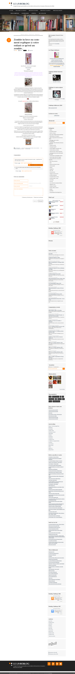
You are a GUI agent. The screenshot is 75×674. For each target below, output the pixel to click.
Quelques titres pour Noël (53, 534)
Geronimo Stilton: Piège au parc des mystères (56, 557)
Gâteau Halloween (52, 580)
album (23, 148)
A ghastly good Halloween (53, 559)
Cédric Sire (53, 213)
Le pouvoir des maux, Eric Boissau (54, 515)
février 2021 (51, 629)
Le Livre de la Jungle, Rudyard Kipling (55, 465)
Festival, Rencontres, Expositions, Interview (55, 159)
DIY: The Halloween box (53, 576)
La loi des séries (52, 172)
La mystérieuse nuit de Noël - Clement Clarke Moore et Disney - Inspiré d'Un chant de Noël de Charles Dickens (57, 536)
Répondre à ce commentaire (36, 164)
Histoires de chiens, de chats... (55, 164)
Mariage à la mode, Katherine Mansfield (55, 489)
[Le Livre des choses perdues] (50, 218)
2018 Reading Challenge (56, 230)
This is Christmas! (15, 13)
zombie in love (19, 148)
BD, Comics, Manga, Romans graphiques (56, 134)
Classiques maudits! (53, 146)
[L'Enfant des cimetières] (50, 214)
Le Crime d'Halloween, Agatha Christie (55, 560)
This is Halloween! (57, 10)
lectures (50, 401)
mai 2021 (50, 625)
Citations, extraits (53, 145)
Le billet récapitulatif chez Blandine (57, 61)
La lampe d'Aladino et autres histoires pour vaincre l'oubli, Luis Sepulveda (56, 482)
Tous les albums (62, 389)
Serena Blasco (53, 202)
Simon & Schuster (28, 67)
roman (50, 396)
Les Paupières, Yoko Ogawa (53, 484)
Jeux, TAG (51, 170)
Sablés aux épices (51, 570)
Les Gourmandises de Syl (60, 63)
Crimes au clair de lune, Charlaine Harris (55, 470)
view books (61, 235)
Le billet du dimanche (53, 175)
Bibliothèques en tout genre (54, 136)
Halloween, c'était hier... (24, 34)
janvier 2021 (51, 631)
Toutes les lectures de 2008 (53, 417)
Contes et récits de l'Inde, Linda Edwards (55, 507)
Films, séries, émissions (53, 161)
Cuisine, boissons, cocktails (54, 149)
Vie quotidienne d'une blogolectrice (56, 192)
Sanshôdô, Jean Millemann (53, 469)
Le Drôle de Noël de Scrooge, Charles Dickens (56, 524)
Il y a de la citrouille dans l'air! (54, 553)
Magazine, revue (52, 184)
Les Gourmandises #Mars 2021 (55, 283)
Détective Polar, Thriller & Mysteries (56, 151)
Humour (51, 167)
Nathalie (50, 336)
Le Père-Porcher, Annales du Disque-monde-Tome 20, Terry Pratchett (56, 543)
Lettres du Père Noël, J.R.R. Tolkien (54, 532)
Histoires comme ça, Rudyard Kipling (55, 506)
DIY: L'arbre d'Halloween (53, 572)
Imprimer (31, 50)
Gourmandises (25, 13)
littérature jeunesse (55, 396)
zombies (15, 148)
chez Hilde (54, 81)
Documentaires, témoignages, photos (56, 155)
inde (63, 396)
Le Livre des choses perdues (54, 217)
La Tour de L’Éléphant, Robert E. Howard (55, 460)
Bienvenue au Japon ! (45, 10)
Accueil (11, 10)
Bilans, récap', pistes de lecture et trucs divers (56, 138)
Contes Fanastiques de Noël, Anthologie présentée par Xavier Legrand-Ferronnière (56, 504)
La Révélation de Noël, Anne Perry (54, 527)
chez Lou (58, 81)
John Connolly (53, 218)
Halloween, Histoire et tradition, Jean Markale (56, 563)
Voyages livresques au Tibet (54, 257)
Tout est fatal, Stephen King (53, 497)
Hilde (20, 170)
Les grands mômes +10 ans (54, 176)
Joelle (19, 163)
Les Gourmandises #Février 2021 (55, 294)
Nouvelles (51, 253)
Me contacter (42, 13)
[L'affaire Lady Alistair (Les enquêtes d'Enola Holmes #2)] (50, 202)
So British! (51, 190)
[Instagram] (57, 663)
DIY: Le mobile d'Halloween (53, 573)
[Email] (60, 663)
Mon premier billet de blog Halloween (55, 583)
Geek (50, 162)
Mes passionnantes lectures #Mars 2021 (57, 278)
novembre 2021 (51, 622)
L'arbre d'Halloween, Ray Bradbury (54, 579)
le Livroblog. (57, 43)
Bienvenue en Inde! (33, 10)
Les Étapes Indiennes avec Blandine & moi (57, 58)
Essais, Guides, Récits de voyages (55, 157)
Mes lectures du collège (53, 415)
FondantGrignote (52, 331)
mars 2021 (50, 628)
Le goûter (50, 556)
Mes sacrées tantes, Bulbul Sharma (54, 478)
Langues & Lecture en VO (54, 173)
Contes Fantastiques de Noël (53, 528)
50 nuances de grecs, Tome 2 (54, 206)
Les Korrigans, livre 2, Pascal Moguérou (55, 517)
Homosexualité (52, 165)
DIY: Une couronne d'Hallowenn (54, 562)
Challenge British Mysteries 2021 (58, 326)
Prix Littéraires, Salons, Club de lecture (55, 414)
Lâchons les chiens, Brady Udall (54, 493)
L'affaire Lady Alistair (54, 201)
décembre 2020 (51, 632)
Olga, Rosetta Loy (52, 485)
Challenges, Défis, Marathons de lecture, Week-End (56, 143)
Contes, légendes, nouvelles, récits (55, 148)
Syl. (49, 326)
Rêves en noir (53, 209)
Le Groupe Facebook (58, 66)
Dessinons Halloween (52, 554)
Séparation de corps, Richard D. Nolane (55, 472)
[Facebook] (49, 663)
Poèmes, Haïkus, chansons (54, 187)
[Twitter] (53, 663)
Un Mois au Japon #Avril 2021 (54, 273)
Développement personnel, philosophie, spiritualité (56, 154)
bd (60, 396)
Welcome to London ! (21, 10)
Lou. (58, 99)
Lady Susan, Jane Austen (53, 480)
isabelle (50, 320)
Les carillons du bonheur (53, 540)
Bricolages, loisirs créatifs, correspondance (54, 141)
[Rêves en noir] (50, 210)
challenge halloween (56, 401)
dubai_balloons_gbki (52, 310)
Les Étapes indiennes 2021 (57, 342)
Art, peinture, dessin (53, 131)
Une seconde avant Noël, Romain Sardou (55, 539)
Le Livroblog (21, 3)
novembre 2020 (51, 634)
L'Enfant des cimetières (55, 213)
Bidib (50, 351)
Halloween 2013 (51, 551)
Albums (51, 129)
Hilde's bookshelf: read (56, 200)
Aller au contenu (3, 0)
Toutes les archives (52, 636)
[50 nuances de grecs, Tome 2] (50, 206)
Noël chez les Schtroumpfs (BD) (54, 525)
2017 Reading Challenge (56, 608)
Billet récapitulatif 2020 (53, 107)
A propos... (33, 13)
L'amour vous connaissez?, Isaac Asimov (55, 462)
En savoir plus (50, 673)
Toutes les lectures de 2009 (53, 418)
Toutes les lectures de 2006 (53, 411)
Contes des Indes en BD (53, 511)
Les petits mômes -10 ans (54, 178)
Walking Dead (37, 34)
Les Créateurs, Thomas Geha (53, 463)
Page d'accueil (31, 34)
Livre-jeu (51, 181)
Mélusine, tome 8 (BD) (52, 565)
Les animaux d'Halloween (53, 582)
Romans (51, 189)
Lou (36, 136)
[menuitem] (11, 10)
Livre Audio (52, 179)
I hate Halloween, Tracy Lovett (54, 569)
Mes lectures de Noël (52, 544)
